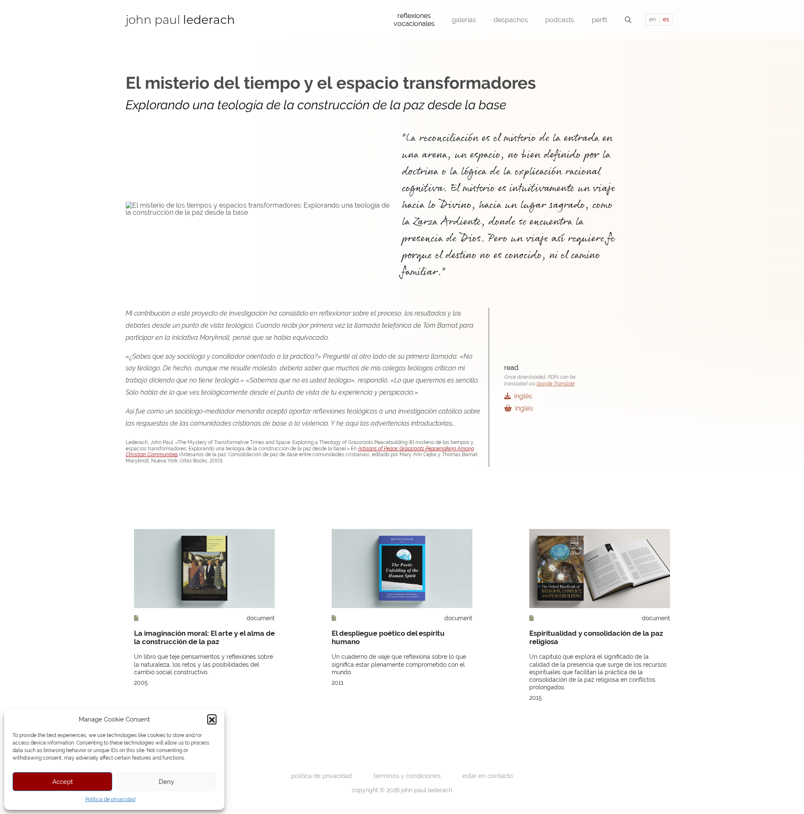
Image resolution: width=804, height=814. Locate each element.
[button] (212, 719)
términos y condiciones (407, 775)
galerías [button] (464, 20)
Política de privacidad (110, 799)
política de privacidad (321, 775)
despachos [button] (511, 20)
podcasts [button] (559, 20)
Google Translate (555, 384)
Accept (62, 781)
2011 (337, 682)
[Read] (136, 618)
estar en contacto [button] (487, 775)
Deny (166, 781)
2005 (141, 682)
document (261, 618)
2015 (535, 697)
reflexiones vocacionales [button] (414, 20)
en (652, 19)
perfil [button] (599, 20)
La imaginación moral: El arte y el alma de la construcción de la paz (204, 637)
